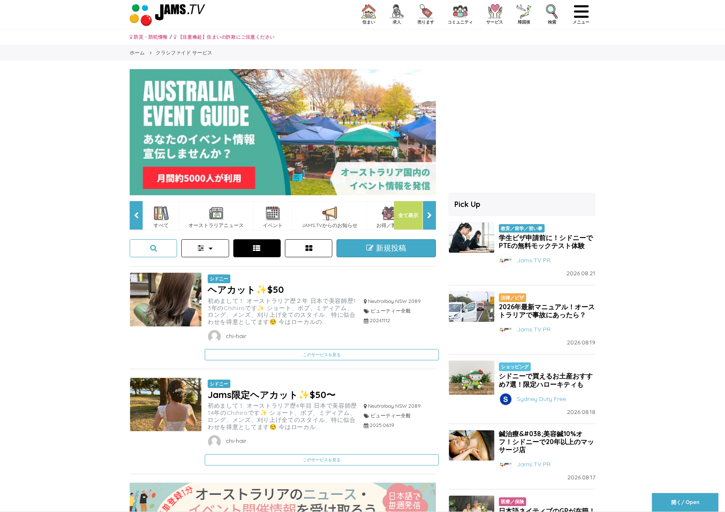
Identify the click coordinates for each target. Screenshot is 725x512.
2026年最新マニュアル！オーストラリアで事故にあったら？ (547, 311)
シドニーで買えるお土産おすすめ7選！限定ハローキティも (546, 380)
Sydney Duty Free (541, 398)
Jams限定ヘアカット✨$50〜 (272, 394)
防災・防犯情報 (150, 37)
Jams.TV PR (533, 260)
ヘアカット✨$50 (246, 289)
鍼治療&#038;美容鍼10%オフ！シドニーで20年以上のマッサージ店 (546, 441)
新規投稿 (390, 248)
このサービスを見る (322, 354)
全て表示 (408, 215)
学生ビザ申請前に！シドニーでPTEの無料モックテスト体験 (546, 241)
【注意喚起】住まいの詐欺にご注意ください (225, 37)
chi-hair (235, 336)
